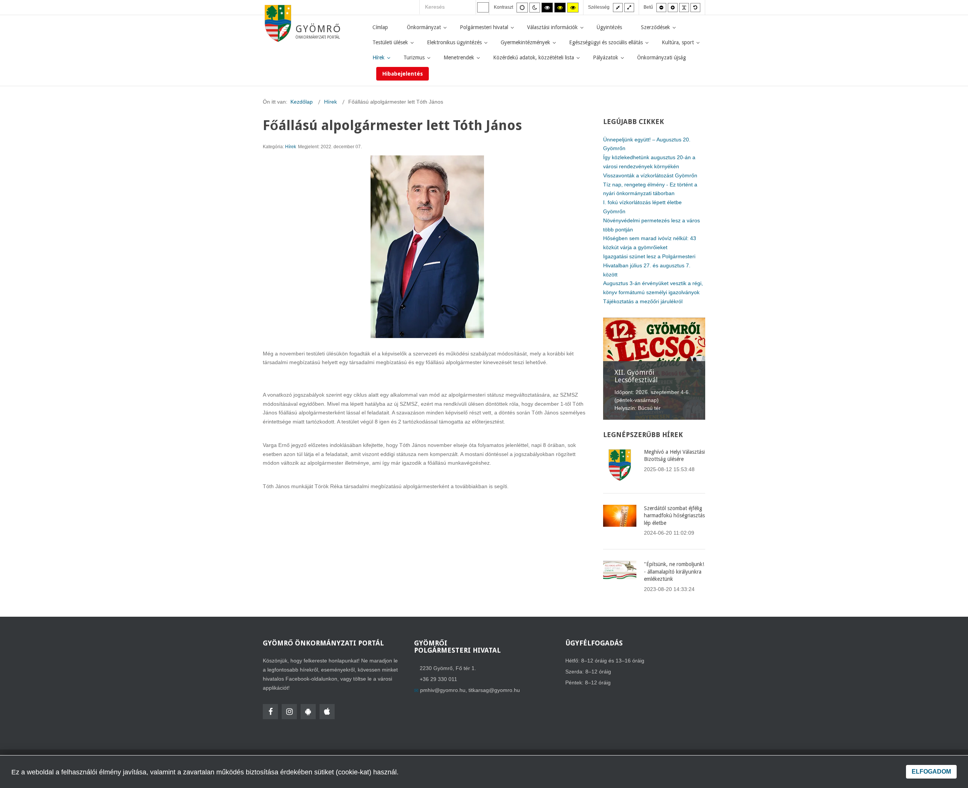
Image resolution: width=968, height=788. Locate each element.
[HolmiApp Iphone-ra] (327, 711)
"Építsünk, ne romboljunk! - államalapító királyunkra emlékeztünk (674, 571)
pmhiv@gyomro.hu (442, 690)
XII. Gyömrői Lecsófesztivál (636, 376)
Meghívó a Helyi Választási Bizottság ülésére (674, 455)
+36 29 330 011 (438, 679)
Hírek (290, 146)
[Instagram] (289, 711)
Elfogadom (931, 771)
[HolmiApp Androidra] (308, 711)
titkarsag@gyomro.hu (494, 690)
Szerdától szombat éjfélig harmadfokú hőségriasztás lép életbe (674, 515)
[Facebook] (270, 711)
